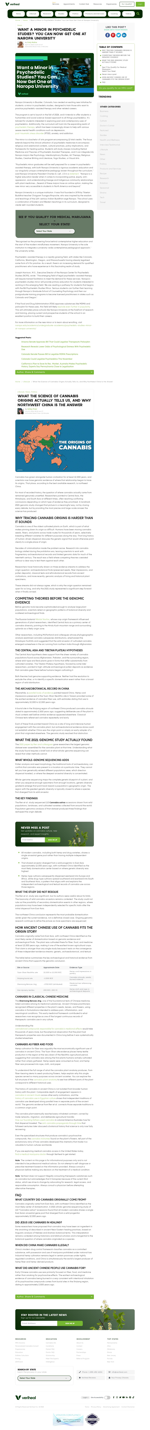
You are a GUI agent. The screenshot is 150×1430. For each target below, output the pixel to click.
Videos (128, 14)
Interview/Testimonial (110, 145)
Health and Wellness (110, 140)
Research (47, 14)
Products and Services (95, 14)
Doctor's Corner (107, 126)
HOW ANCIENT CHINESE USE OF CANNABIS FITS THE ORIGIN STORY (116, 78)
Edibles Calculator (22, 1355)
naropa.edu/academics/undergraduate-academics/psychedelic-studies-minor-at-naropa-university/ (53, 327)
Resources (98, 4)
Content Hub (84, 4)
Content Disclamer (128, 1407)
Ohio (109, 1346)
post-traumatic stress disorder (29, 133)
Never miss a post (109, 74)
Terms (87, 1407)
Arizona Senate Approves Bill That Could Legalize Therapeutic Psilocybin (55, 342)
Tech (102, 198)
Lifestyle (32, 14)
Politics (75, 14)
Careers (79, 1349)
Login (140, 4)
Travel (103, 202)
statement (74, 174)
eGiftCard (19, 1362)
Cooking (114, 14)
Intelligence (50, 1362)
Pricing (17, 1358)
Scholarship (50, 1355)
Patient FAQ (50, 1349)
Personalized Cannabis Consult (27, 1346)
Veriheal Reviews (89, 1378)
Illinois (109, 1352)
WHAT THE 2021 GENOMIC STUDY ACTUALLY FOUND (115, 61)
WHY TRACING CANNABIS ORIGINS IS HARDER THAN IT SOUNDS (117, 51)
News (18, 14)
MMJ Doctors (20, 1343)
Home (17, 20)
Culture (103, 121)
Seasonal (104, 188)
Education (19, 1352)
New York (110, 1362)
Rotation (104, 183)
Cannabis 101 (51, 1343)
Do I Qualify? (127, 4)
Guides (61, 14)
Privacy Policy (96, 1407)
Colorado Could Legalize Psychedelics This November (46, 359)
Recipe (103, 174)
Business (104, 111)
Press (79, 1355)
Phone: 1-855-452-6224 (92, 1372)
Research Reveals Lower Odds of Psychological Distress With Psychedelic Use (56, 348)
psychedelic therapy (25, 127)
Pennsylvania (112, 1343)
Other (102, 159)
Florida (109, 1358)
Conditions (50, 1346)
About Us (80, 1343)
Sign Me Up (70, 1323)
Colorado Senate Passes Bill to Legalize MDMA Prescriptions (49, 354)
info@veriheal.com (119, 1372)
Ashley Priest (32, 409)
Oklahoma (111, 1349)
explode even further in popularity (74, 307)
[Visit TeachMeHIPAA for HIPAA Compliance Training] (92, 1419)
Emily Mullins (32, 42)
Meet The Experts (52, 1358)
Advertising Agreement (111, 1407)
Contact (79, 1346)
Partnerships (81, 1352)
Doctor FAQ (50, 1352)
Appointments (69, 4)
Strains (103, 193)
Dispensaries (111, 4)
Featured (104, 130)
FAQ (103, 82)
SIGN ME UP (52, 840)
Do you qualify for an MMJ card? (115, 88)
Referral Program (83, 1358)
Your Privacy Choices (120, 1378)
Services (55, 4)
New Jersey (111, 1355)
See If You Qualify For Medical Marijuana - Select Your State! (114, 69)
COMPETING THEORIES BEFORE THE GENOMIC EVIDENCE (116, 56)
